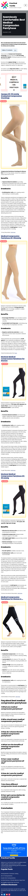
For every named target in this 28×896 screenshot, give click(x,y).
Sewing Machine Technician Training (9, 873)
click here (13, 232)
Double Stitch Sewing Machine (8, 878)
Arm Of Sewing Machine (6, 875)
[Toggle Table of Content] (14, 50)
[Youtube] (7, 894)
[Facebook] (2, 894)
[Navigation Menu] (25, 5)
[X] (4, 894)
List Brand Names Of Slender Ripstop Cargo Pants (13, 880)
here (16, 353)
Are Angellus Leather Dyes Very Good (10, 882)
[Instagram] (9, 894)
